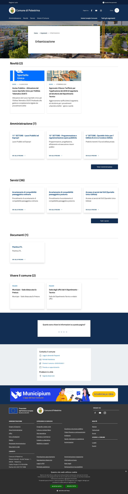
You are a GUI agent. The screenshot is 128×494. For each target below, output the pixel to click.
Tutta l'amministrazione (104, 167)
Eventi (94, 446)
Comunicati (95, 430)
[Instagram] (100, 10)
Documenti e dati (14, 447)
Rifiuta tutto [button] (71, 486)
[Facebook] (91, 10)
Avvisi (14, 84)
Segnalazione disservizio (44, 460)
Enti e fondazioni (14, 437)
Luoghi (94, 442)
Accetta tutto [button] (56, 486)
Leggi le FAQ (41, 463)
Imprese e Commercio (43, 437)
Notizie (94, 427)
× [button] (126, 471)
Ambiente (67, 435)
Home (36, 33)
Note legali (67, 463)
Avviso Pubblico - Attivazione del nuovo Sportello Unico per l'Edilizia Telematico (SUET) (26, 91)
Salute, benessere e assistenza (74, 439)
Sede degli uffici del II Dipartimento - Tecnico (63, 291)
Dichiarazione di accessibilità (73, 467)
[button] (64, 491)
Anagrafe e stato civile (44, 427)
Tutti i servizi (104, 221)
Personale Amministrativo (17, 443)
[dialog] (64, 481)
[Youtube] (95, 10)
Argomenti (43, 33)
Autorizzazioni (68, 442)
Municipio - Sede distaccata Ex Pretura (24, 291)
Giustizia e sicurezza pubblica (73, 429)
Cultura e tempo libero (44, 430)
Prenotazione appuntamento (46, 457)
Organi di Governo (14, 427)
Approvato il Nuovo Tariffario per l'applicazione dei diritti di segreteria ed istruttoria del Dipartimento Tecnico (63, 92)
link (75, 482)
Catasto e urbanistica (43, 440)
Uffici (10, 433)
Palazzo (14, 286)
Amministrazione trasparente (73, 457)
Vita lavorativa (41, 433)
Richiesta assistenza (43, 467)
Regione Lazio (13, 2)
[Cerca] (117, 10)
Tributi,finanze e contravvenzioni (74, 432)
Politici (11, 440)
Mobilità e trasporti (43, 443)
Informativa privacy (70, 460)
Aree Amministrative (15, 430)
